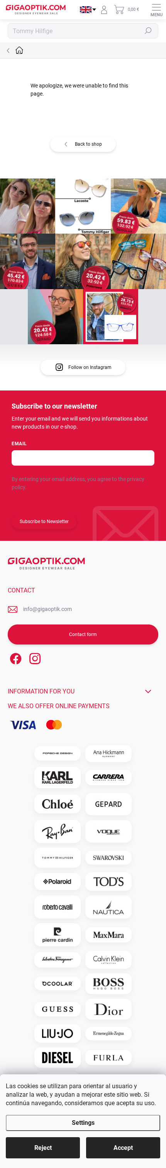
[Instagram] (34, 657)
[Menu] (156, 9)
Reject (43, 1147)
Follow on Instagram (90, 367)
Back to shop (88, 144)
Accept (123, 1147)
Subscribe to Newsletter (44, 521)
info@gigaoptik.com (47, 609)
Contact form (83, 634)
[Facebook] (14, 657)
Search (148, 31)
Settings (83, 1122)
